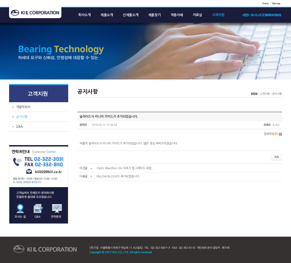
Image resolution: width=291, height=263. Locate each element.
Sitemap (276, 3)
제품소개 (106, 15)
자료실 (197, 15)
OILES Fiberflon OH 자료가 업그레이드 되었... (125, 168)
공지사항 (22, 116)
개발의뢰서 (23, 107)
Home (265, 3)
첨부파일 (271, 133)
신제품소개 (130, 15)
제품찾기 (154, 15)
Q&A (19, 126)
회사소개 (84, 15)
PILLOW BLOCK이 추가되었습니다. (118, 176)
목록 (276, 157)
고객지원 (218, 15)
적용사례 (177, 15)
